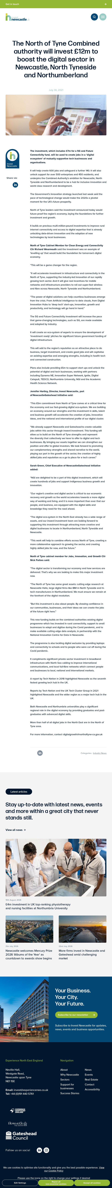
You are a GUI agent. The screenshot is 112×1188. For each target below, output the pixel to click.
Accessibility (92, 1089)
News (88, 1070)
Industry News (99, 753)
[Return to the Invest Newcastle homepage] (18, 17)
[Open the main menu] (102, 16)
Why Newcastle (69, 1075)
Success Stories (69, 1093)
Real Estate (91, 1079)
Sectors (64, 1079)
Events (89, 1075)
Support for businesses (67, 1086)
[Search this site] (94, 16)
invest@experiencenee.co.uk (31, 1090)
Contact (89, 1084)
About (64, 1070)
